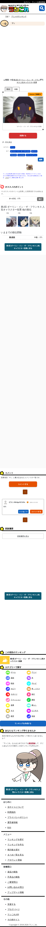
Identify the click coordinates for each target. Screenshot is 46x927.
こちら (7, 177)
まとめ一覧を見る (15, 855)
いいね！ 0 (23, 512)
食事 (12, 705)
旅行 (33, 694)
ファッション (16, 700)
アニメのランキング (18, 16)
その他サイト (13, 920)
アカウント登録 (14, 860)
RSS (9, 827)
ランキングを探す (15, 839)
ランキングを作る (15, 844)
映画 (12, 683)
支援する (11, 904)
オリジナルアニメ (31, 155)
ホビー (13, 689)
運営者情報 (12, 822)
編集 (40, 159)
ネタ (12, 711)
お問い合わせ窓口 (15, 887)
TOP (6, 16)
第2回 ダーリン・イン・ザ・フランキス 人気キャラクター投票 (27, 660)
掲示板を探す (13, 850)
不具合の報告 (13, 877)
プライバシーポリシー (17, 817)
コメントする (23, 484)
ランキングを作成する (23, 723)
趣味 (33, 700)
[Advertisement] (23, 52)
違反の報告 (12, 872)
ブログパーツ (13, 909)
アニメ (13, 147)
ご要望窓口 (12, 882)
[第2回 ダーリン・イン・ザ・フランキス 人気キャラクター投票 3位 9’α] (35, 221)
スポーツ (14, 694)
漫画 (12, 678)
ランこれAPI (13, 914)
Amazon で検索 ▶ (35, 94)
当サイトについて (15, 807)
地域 (33, 716)
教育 (12, 716)
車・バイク (36, 689)
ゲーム (13, 672)
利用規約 (11, 812)
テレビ (34, 683)
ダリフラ (34, 151)
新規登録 (32, 743)
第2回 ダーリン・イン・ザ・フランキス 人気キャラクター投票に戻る (23, 247)
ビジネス (35, 711)
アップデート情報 (15, 892)
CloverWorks (21, 155)
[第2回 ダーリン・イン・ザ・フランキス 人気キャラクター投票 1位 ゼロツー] (11, 221)
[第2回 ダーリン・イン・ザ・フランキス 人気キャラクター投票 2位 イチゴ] (23, 221)
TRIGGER (13, 155)
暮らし (34, 705)
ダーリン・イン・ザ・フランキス (20, 151)
